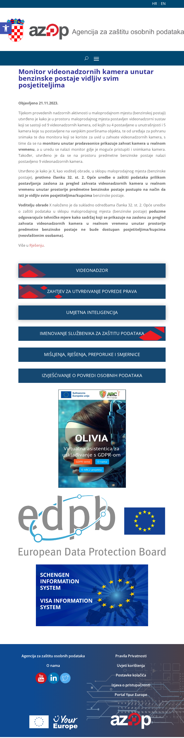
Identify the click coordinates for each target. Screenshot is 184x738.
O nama (53, 665)
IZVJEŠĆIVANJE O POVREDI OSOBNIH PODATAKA (92, 375)
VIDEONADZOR (92, 270)
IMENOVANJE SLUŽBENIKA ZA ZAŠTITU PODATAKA (92, 333)
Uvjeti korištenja (131, 665)
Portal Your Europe (131, 694)
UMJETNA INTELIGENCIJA (92, 312)
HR (154, 3)
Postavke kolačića (131, 675)
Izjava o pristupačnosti (131, 685)
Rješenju (36, 245)
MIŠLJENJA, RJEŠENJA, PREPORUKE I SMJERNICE (92, 354)
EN (163, 3)
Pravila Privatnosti (131, 655)
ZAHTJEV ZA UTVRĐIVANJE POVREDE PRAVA (92, 291)
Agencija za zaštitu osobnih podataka (53, 655)
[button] (6, 28)
